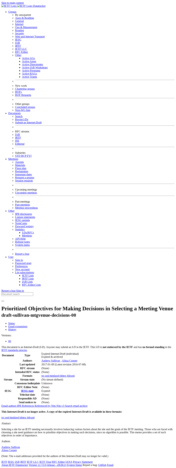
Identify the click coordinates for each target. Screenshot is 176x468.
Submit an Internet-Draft (28, 122)
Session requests (24, 180)
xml (47, 375)
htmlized (55, 375)
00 (9, 341)
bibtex (63, 375)
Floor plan (20, 168)
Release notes (22, 241)
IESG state (27, 390)
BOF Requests (23, 95)
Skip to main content (12, 2)
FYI (29, 155)
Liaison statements (25, 217)
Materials (20, 165)
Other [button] (11, 210)
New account (22, 269)
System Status (74, 465)
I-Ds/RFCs (28, 232)
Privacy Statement (83, 461)
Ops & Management (26, 27)
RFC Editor (21, 52)
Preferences (21, 266)
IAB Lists (27, 281)
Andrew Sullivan (50, 360)
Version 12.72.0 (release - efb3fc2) (48, 465)
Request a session (24, 177)
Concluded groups (25, 107)
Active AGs (28, 58)
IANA (68, 461)
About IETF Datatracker (14, 465)
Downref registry (24, 226)
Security (19, 33)
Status (11, 323)
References (28, 405)
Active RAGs (29, 73)
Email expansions (17, 326)
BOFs (18, 91)
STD (18, 155)
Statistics (20, 229)
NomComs (21, 223)
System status (22, 244)
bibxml (71, 375)
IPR (19, 405)
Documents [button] (14, 113)
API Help (20, 238)
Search (19, 116)
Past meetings (22, 204)
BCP (24, 155)
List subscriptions (24, 272)
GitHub (102, 465)
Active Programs (31, 70)
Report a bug (22, 253)
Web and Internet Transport (30, 36)
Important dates (23, 174)
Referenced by (43, 405)
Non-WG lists (22, 110)
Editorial (19, 143)
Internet (19, 24)
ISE (17, 140)
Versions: (6, 335)
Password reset (23, 263)
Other (18, 55)
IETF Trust (45, 461)
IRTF (18, 45)
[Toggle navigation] (2, 301)
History (12, 329)
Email (110, 465)
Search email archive (76, 405)
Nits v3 (60, 405)
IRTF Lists (28, 278)
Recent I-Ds (21, 119)
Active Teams (29, 76)
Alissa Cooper (69, 360)
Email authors (9, 405)
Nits (53, 405)
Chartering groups (25, 88)
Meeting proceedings (26, 207)
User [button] (10, 256)
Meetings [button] (13, 158)
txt (43, 375)
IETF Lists (28, 275)
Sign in (19, 260)
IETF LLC (21, 48)
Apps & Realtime (24, 18)
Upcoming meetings (26, 192)
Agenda (19, 162)
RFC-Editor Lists (31, 284)
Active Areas (29, 61)
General (19, 21)
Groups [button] (12, 11)
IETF (4, 461)
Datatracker (39, 5)
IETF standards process (14, 350)
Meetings (27, 235)
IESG (18, 39)
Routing (19, 30)
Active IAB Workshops (35, 67)
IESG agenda (22, 220)
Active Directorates (32, 64)
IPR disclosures (23, 214)
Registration (21, 171)
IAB (17, 42)
